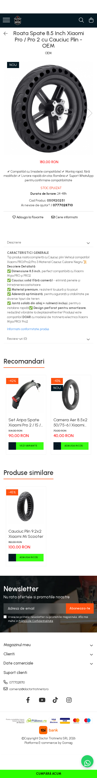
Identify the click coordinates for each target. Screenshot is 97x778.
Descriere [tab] (14, 242)
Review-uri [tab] (17, 338)
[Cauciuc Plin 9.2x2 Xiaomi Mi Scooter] (26, 506)
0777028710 (17, 682)
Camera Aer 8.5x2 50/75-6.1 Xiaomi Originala (70, 422)
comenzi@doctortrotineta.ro (28, 689)
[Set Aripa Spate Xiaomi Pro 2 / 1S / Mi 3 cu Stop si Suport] (26, 395)
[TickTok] (55, 700)
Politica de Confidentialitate (36, 621)
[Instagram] (69, 700)
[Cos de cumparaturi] (91, 20)
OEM (48, 53)
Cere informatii (66, 217)
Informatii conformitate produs (28, 329)
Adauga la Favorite (30, 217)
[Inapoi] (3, 33)
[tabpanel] (48, 108)
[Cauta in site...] (81, 20)
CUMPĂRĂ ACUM (48, 773)
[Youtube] (42, 700)
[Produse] (6, 20)
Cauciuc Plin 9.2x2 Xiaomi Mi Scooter (25, 534)
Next (89, 113)
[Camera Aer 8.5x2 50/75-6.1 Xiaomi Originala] (71, 395)
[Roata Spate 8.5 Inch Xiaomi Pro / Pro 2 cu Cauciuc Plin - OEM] (48, 108)
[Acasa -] (17, 20)
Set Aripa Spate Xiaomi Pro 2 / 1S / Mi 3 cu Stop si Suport (24, 422)
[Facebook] (28, 700)
